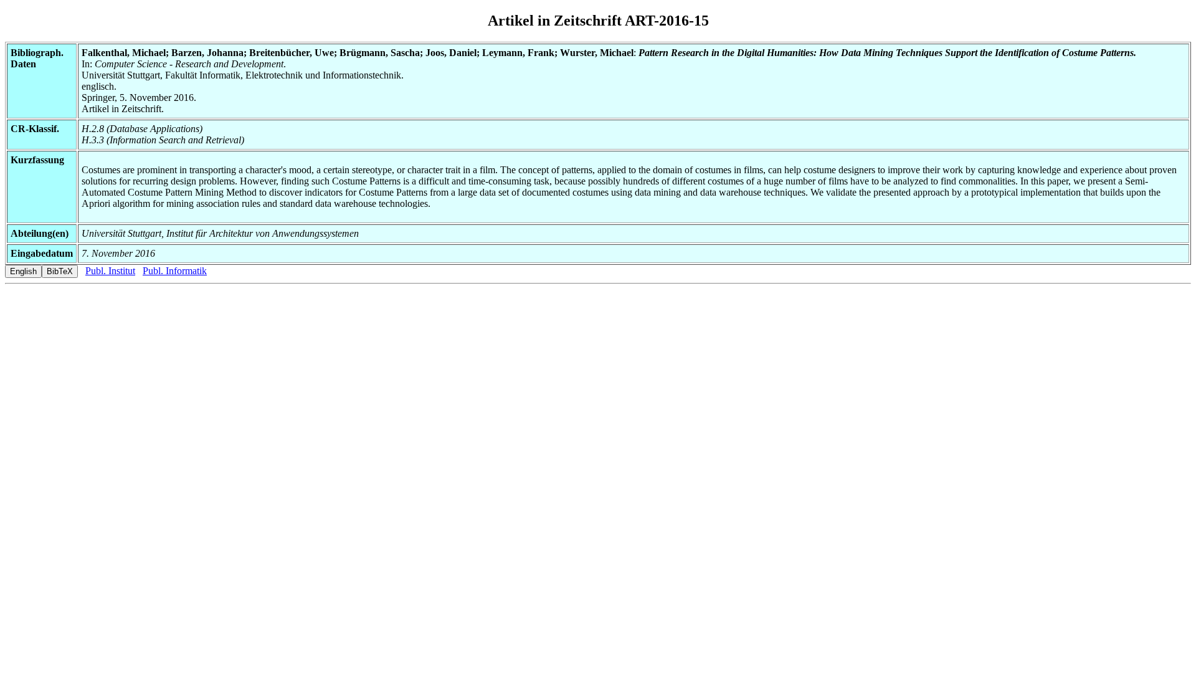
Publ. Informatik (175, 270)
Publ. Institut (110, 270)
